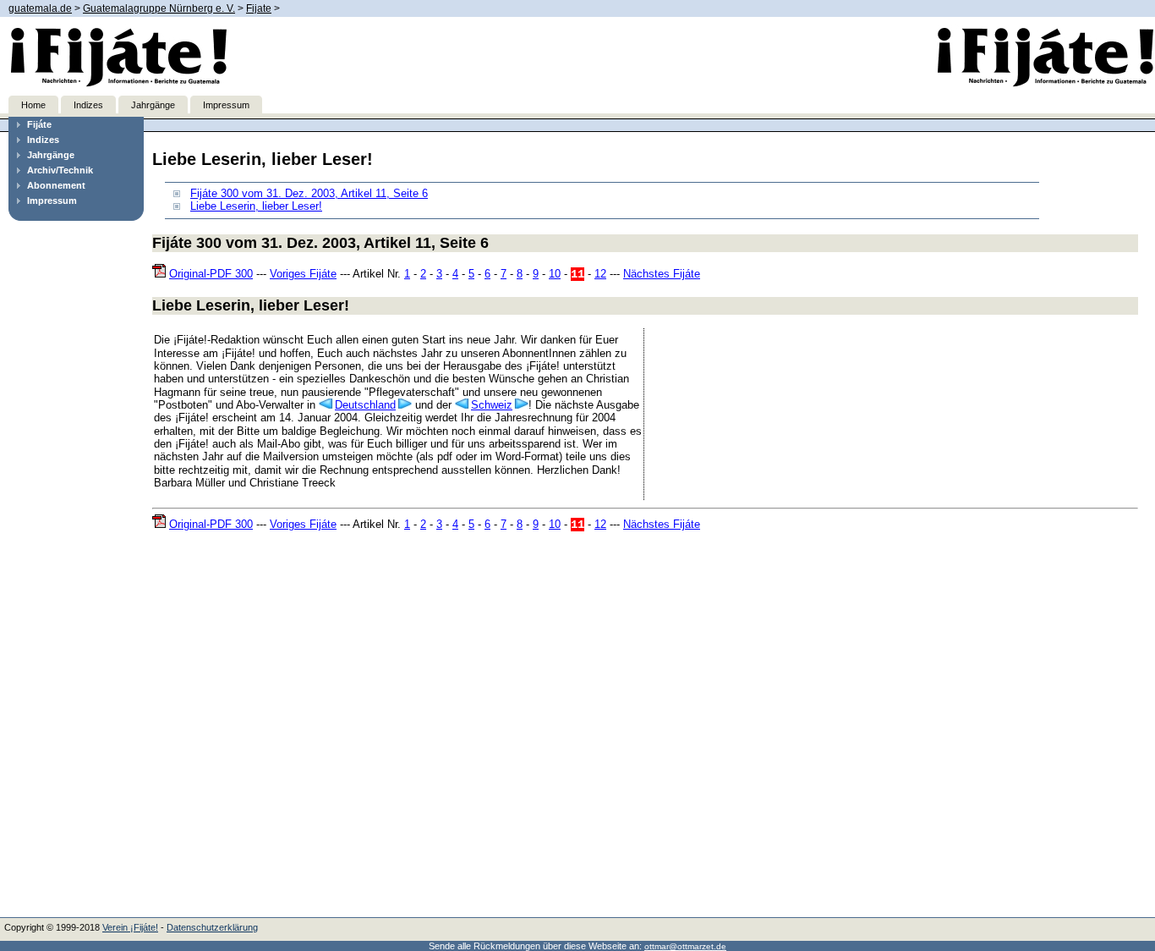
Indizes (88, 105)
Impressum (226, 105)
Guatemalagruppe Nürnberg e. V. (159, 8)
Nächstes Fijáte (661, 273)
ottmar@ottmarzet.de (685, 946)
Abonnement (56, 185)
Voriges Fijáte (303, 273)
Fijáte (39, 124)
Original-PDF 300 (211, 273)
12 (600, 273)
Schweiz (491, 405)
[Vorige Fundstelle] (327, 405)
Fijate (258, 8)
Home (33, 105)
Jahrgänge (153, 105)
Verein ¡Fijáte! (130, 927)
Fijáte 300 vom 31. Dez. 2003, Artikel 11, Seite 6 (309, 193)
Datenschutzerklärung (212, 927)
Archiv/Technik (60, 170)
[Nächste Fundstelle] (404, 405)
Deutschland (365, 405)
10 (555, 273)
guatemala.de (40, 8)
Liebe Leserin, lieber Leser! (256, 206)
